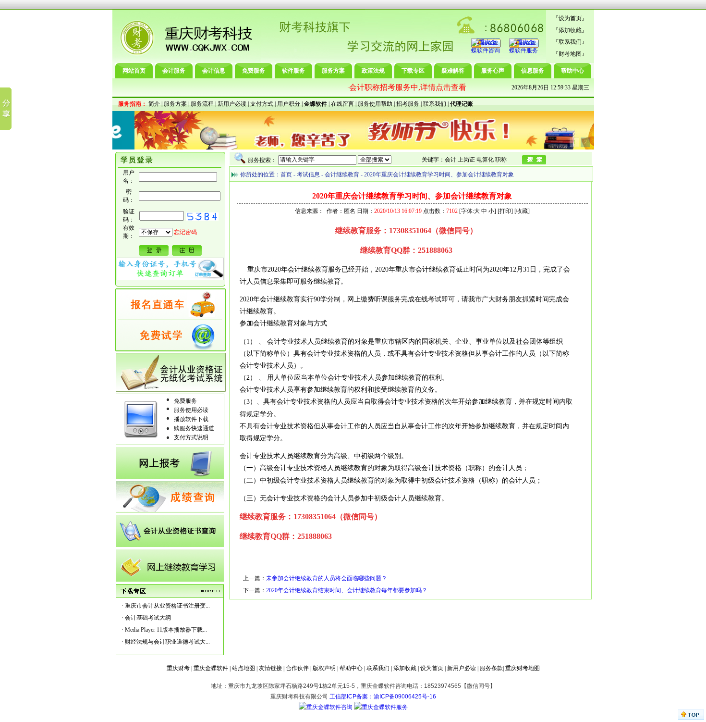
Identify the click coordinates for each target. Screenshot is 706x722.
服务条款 (491, 668)
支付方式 (261, 103)
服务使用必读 (191, 410)
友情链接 (270, 668)
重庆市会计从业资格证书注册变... (167, 605)
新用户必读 (232, 103)
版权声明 (324, 668)
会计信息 (213, 70)
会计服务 (173, 70)
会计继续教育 (342, 174)
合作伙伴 (297, 668)
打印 (505, 211)
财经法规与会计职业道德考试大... (167, 641)
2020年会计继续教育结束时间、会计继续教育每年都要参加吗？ (346, 590)
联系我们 (570, 41)
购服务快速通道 (194, 428)
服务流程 (202, 103)
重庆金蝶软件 (211, 668)
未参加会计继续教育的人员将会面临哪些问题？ (326, 578)
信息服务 (532, 70)
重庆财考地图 (522, 668)
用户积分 (288, 103)
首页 (286, 174)
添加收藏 (570, 30)
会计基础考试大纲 (148, 617)
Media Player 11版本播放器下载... (166, 629)
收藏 (522, 211)
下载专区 (413, 70)
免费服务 (253, 70)
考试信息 (308, 174)
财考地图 (570, 53)
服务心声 (492, 70)
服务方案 (333, 70)
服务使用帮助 (375, 103)
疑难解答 (452, 70)
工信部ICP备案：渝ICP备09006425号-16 (382, 696)
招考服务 (407, 103)
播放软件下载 (191, 419)
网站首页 (134, 70)
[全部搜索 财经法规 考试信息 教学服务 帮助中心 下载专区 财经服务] (334, 159)
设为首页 (570, 18)
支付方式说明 (191, 437)
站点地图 (243, 668)
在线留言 (342, 103)
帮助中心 (572, 70)
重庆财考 (178, 668)
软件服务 (293, 70)
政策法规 (373, 70)
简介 (154, 103)
